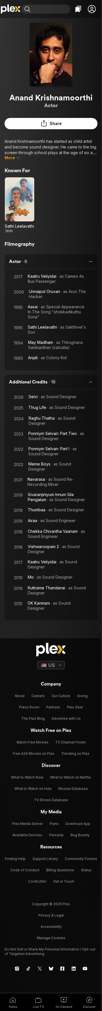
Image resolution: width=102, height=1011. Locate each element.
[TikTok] (28, 968)
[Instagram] (17, 968)
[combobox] (51, 9)
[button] (91, 9)
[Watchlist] (78, 9)
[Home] (11, 9)
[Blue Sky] (51, 968)
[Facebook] (62, 968)
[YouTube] (85, 968)
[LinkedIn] (73, 968)
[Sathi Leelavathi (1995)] (19, 205)
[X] (39, 968)
